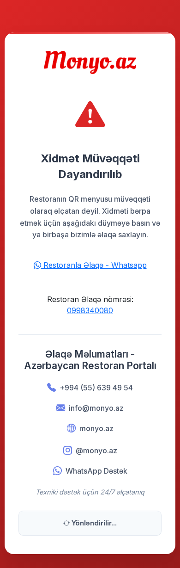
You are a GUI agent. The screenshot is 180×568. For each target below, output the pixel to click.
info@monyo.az (96, 408)
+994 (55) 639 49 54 (96, 387)
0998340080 (90, 310)
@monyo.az (96, 450)
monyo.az (96, 428)
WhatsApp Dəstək (96, 470)
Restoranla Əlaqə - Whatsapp (94, 265)
